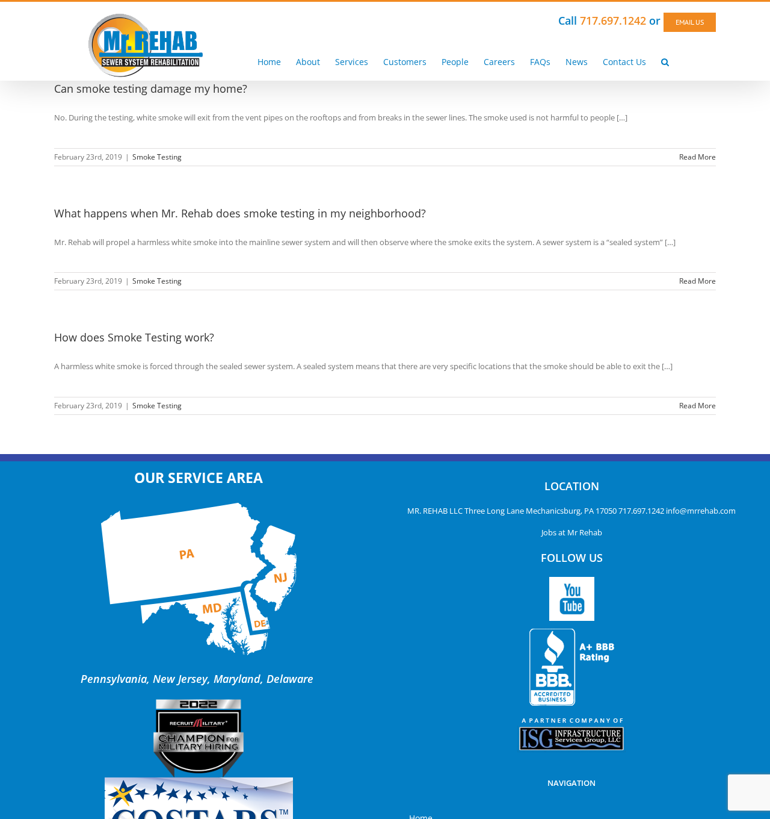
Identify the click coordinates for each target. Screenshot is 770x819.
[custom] (571, 599)
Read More (697, 157)
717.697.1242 (641, 510)
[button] (665, 61)
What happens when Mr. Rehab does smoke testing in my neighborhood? (240, 213)
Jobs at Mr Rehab (571, 532)
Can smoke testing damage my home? (150, 88)
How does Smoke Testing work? (134, 337)
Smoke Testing (157, 157)
